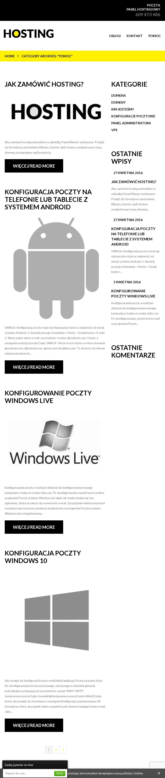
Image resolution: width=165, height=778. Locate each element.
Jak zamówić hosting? (44, 84)
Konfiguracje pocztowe (133, 116)
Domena (118, 95)
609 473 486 (147, 14)
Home (10, 56)
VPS (114, 130)
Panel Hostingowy (143, 9)
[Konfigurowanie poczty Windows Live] (56, 445)
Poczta (153, 5)
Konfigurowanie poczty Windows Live (48, 396)
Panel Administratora (131, 123)
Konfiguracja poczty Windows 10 (43, 556)
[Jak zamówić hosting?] (56, 114)
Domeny (118, 102)
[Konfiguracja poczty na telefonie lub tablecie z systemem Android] (56, 268)
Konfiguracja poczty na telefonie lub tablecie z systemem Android (48, 199)
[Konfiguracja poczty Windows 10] (56, 622)
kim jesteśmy (122, 109)
